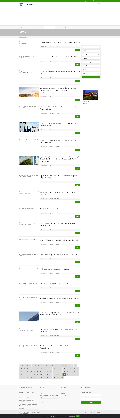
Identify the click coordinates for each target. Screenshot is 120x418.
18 (21, 368)
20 (27, 368)
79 (44, 377)
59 (37, 374)
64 (54, 374)
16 (71, 365)
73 (24, 377)
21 (31, 368)
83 (57, 377)
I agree (77, 416)
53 (77, 371)
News (41, 391)
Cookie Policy (92, 412)
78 (41, 377)
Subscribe (91, 402)
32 (67, 368)
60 (41, 374)
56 (27, 374)
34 (74, 368)
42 (41, 371)
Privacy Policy (84, 412)
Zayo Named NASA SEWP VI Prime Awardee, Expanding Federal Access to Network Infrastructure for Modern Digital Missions (27, 399)
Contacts (98, 3)
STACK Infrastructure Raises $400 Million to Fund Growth (59, 240)
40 (34, 371)
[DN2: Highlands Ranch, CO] (90, 95)
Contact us (98, 5)
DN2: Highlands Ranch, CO (89, 101)
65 (57, 374)
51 (70, 371)
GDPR (88, 412)
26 (47, 368)
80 (47, 377)
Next (61, 377)
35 (77, 368)
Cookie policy (72, 416)
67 (64, 374)
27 (51, 368)
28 (54, 368)
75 (31, 377)
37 (24, 371)
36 (21, 371)
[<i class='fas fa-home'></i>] (21, 27)
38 (27, 371)
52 (74, 371)
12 (58, 365)
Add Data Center (95, 1)
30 (60, 368)
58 (34, 374)
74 (27, 377)
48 (60, 371)
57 (31, 374)
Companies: (63, 395)
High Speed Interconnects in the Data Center (55, 269)
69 (70, 374)
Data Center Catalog (27, 412)
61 (44, 374)
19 (24, 368)
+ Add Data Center (49, 27)
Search (91, 77)
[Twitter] (80, 0)
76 (34, 377)
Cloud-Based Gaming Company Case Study (54, 284)
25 (44, 368)
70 (74, 374)
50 (67, 371)
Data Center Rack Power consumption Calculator (49, 395)
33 (70, 368)
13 (62, 365)
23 (37, 368)
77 (37, 377)
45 (51, 371)
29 (57, 368)
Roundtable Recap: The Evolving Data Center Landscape (58, 255)
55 (24, 374)
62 (47, 374)
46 (54, 371)
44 (47, 371)
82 (54, 377)
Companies (34, 27)
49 (64, 371)
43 (44, 371)
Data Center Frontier (55, 46)
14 (65, 365)
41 (37, 371)
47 (57, 371)
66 (60, 374)
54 (21, 374)
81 (51, 377)
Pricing (40, 27)
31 (64, 368)
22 (34, 368)
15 (68, 365)
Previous (22, 365)
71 (77, 374)
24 (41, 368)
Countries (27, 27)
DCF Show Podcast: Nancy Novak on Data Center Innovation (60, 42)
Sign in (85, 0)
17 (75, 365)
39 (31, 371)
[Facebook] (77, 0)
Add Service (59, 27)
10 (52, 365)
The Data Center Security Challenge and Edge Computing (59, 298)
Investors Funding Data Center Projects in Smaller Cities (58, 57)
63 (51, 374)
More (77, 50)
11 (55, 365)
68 (67, 374)
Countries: (63, 391)
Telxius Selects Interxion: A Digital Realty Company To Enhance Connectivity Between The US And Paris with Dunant (58, 90)
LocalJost (26, 413)
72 (21, 377)
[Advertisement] (60, 16)
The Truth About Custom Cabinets (51, 209)
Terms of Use (98, 412)
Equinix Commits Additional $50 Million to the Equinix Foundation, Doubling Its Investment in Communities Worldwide (28, 392)
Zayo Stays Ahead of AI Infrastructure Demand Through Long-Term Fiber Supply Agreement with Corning (28, 406)
